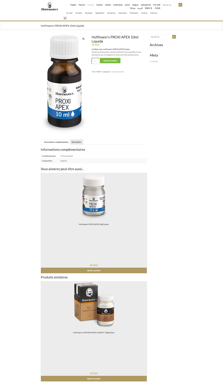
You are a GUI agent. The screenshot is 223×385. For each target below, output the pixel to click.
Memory (153, 13)
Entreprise (111, 13)
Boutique (88, 13)
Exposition (122, 13)
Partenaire (134, 13)
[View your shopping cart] (123, 18)
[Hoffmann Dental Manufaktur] (49, 3)
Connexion (154, 61)
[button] (83, 39)
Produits (78, 13)
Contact (144, 13)
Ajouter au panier (110, 60)
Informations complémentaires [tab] (56, 142)
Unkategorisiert (117, 71)
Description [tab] (76, 142)
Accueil (69, 13)
